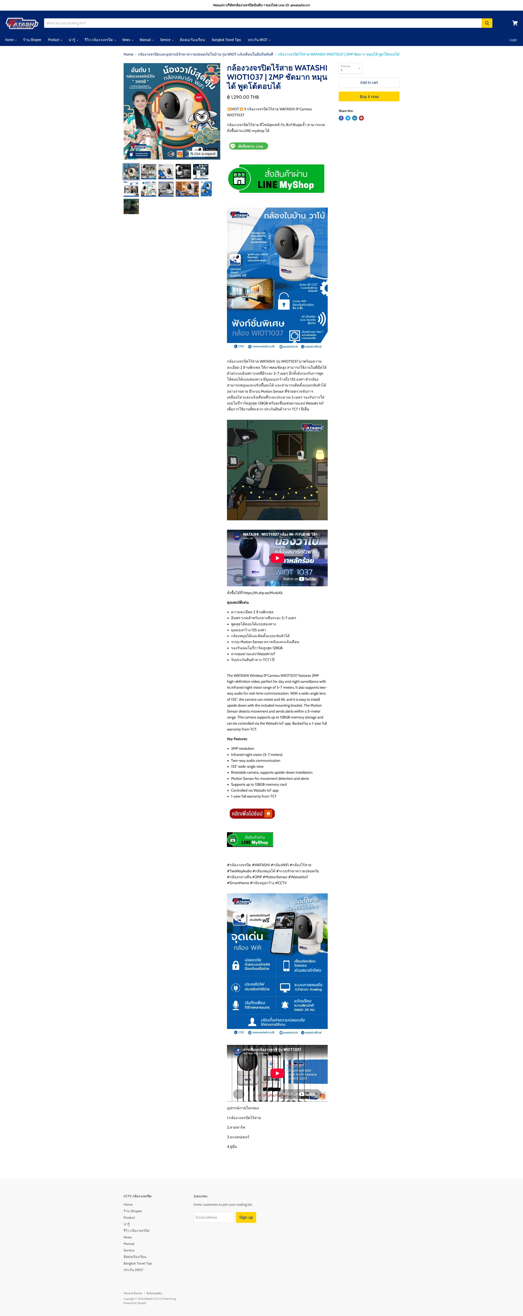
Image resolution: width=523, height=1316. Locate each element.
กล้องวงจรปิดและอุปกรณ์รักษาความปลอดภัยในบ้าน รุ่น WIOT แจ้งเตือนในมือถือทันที (205, 54)
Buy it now (369, 96)
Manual (146, 40)
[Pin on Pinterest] (361, 118)
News (126, 40)
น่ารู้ (72, 40)
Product (54, 40)
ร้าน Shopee (32, 40)
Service (165, 40)
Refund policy (154, 1293)
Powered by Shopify (135, 1303)
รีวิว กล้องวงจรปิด (99, 40)
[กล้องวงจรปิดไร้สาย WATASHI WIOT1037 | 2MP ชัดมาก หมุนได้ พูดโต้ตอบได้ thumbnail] (131, 172)
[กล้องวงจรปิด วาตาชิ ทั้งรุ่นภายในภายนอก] (276, 197)
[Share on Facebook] (341, 118)
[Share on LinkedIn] (354, 118)
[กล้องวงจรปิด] (251, 822)
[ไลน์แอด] (250, 849)
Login (513, 40)
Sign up (246, 1217)
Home (10, 40)
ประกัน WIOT (258, 40)
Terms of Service (133, 1293)
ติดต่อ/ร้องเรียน (192, 40)
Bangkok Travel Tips (226, 40)
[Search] (487, 23)
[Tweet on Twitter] (347, 118)
